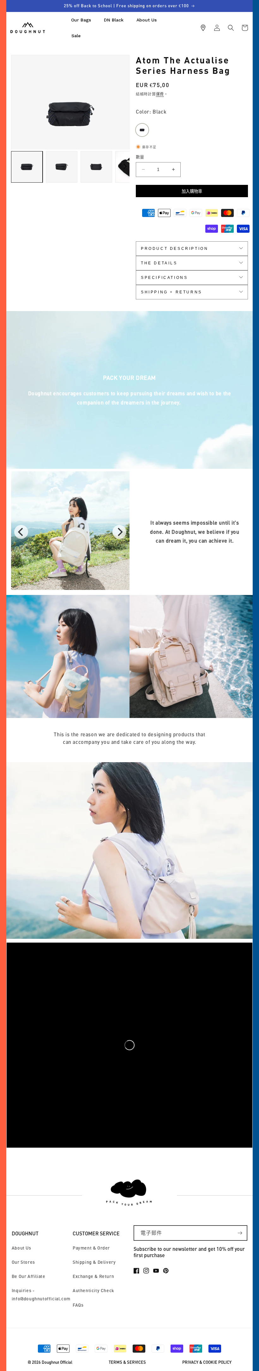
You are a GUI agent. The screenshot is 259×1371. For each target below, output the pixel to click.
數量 (140, 156)
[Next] (119, 532)
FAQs (78, 1305)
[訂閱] (240, 1233)
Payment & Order (91, 1247)
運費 (160, 94)
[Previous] (21, 532)
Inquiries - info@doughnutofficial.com (41, 1294)
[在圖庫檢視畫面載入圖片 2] (61, 167)
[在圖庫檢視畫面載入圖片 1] (27, 167)
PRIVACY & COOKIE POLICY (207, 1362)
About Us (21, 1247)
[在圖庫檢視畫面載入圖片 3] (96, 167)
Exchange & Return (93, 1276)
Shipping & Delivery (94, 1262)
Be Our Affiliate (28, 1276)
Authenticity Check (93, 1290)
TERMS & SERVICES (127, 1362)
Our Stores (23, 1262)
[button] (231, 28)
